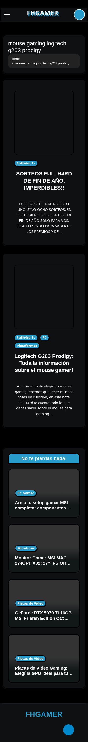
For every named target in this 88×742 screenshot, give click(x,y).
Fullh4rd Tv (26, 163)
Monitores (26, 548)
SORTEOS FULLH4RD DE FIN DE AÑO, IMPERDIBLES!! (44, 181)
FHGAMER (42, 13)
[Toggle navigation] (7, 14)
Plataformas (27, 345)
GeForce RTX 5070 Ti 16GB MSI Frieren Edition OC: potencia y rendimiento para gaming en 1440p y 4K (43, 620)
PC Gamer (25, 493)
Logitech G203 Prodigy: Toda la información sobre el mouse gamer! (44, 363)
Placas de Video (30, 603)
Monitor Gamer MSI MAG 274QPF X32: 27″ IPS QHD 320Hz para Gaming (42, 563)
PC (44, 337)
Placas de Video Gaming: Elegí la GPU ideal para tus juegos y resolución (43, 673)
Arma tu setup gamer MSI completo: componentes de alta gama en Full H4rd (43, 508)
